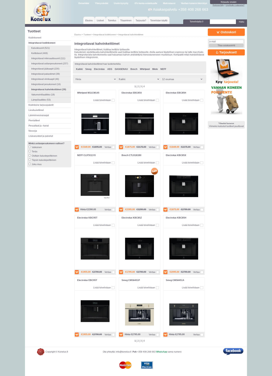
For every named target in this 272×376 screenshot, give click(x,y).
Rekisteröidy (218, 5)
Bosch (133, 69)
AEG (109, 69)
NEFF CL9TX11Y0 (86, 155)
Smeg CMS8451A (175, 280)
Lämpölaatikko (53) (41, 100)
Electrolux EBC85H (176, 93)
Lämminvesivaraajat (38, 115)
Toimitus (112, 20)
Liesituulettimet (36, 110)
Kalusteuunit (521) (40, 48)
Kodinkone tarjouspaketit (40, 105)
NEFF (163, 69)
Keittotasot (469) (39, 53)
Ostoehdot (83, 3)
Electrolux (99, 69)
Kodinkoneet (34, 37)
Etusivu (89, 20)
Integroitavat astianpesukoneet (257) (49, 63)
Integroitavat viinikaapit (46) (45, 79)
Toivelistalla (196, 21)
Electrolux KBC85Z (132, 217)
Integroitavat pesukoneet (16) (46, 84)
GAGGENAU (121, 69)
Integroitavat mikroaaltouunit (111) (48, 58)
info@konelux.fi (123, 351)
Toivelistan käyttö (158, 20)
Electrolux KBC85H (176, 217)
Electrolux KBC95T (87, 217)
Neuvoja (32, 131)
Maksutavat (169, 3)
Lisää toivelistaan (102, 100)
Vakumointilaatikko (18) (43, 94)
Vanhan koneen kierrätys (194, 3)
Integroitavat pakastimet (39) (45, 74)
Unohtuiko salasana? (235, 5)
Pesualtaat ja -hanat (38, 125)
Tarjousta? (141, 20)
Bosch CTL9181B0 (131, 155)
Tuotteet (87, 34)
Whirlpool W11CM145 (88, 93)
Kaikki (79, 69)
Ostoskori (228, 32)
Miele (155, 69)
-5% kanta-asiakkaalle (145, 3)
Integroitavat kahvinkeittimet (130, 34)
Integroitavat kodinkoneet (104, 34)
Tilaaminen (126, 20)
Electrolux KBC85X (176, 155)
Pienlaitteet (34, 120)
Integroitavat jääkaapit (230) (45, 68)
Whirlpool (145, 69)
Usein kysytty (121, 3)
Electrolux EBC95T (87, 280)
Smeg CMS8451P (131, 280)
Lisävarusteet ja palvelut (40, 136)
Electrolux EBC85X (132, 93)
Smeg (88, 69)
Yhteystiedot (101, 3)
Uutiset (100, 20)
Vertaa (108, 147)
